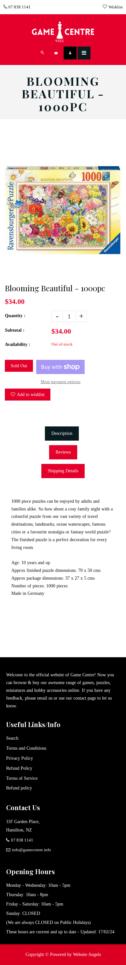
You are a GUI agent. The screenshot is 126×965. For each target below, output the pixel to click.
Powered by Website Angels (75, 954)
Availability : (17, 344)
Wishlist (116, 7)
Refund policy (19, 788)
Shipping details (63, 470)
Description (61, 433)
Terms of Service (21, 778)
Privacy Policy (19, 758)
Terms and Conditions (26, 748)
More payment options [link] (60, 381)
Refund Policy (19, 768)
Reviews (63, 452)
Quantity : (15, 315)
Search (12, 738)
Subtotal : (15, 330)
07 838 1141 (19, 7)
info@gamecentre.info (31, 849)
